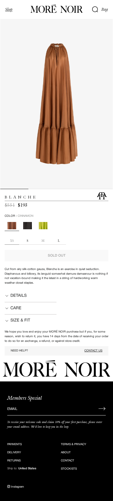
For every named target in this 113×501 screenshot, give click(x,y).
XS (12, 241)
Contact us (93, 350)
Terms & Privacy (73, 444)
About (66, 452)
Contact (67, 460)
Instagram (17, 487)
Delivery (14, 452)
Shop (8, 9)
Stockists (69, 469)
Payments (14, 444)
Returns (14, 460)
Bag (104, 9)
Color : (19, 216)
